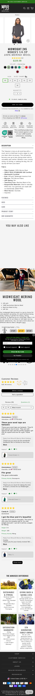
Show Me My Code (17, 352)
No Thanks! (17, 356)
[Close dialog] (33, 335)
